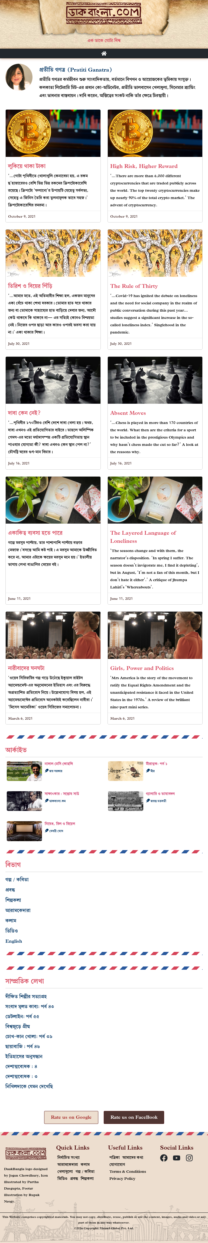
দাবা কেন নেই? (24, 413)
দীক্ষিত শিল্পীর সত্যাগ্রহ (26, 997)
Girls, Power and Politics (142, 668)
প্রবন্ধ (10, 890)
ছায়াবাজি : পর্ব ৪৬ (22, 1046)
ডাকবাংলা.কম (57, 801)
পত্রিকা (114, 1157)
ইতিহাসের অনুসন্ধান (24, 1056)
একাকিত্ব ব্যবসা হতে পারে (35, 532)
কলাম (10, 921)
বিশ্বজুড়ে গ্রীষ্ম (17, 1026)
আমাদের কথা (132, 1157)
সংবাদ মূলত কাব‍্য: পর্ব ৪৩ (29, 1006)
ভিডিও (11, 931)
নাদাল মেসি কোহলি (59, 764)
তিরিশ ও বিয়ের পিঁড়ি (30, 286)
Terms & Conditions (127, 1171)
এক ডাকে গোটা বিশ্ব (104, 40)
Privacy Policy (122, 1178)
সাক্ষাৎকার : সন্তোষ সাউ (62, 794)
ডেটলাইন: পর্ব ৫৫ (22, 1016)
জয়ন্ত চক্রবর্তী (158, 801)
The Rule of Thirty (134, 286)
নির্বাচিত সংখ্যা (68, 1157)
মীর (152, 771)
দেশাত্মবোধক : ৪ (21, 1066)
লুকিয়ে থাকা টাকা (27, 166)
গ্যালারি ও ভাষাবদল (160, 794)
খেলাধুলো (65, 1171)
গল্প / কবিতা (17, 880)
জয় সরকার (55, 771)
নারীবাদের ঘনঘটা (26, 668)
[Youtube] (176, 1158)
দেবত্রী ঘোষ (55, 830)
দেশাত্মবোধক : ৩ (21, 1076)
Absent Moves (128, 413)
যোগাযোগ (117, 1164)
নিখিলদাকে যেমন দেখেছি (29, 1086)
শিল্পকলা (13, 900)
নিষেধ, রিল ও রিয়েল (60, 824)
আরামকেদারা (18, 910)
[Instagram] (189, 1158)
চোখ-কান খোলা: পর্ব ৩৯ (29, 1036)
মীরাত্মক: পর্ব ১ (156, 764)
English (13, 941)
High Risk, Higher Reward (144, 166)
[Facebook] (164, 1158)
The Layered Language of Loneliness (143, 536)
